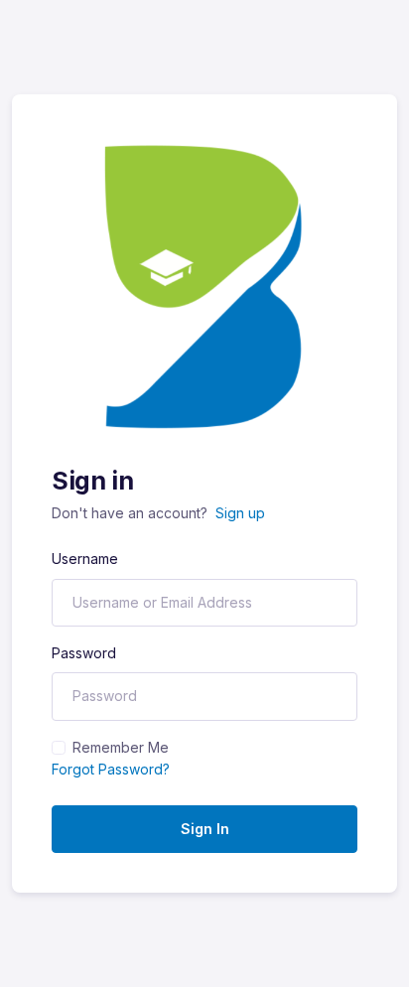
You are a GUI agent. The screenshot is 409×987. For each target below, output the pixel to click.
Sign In (205, 828)
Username (85, 558)
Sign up (240, 512)
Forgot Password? (111, 769)
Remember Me (120, 747)
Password (84, 652)
